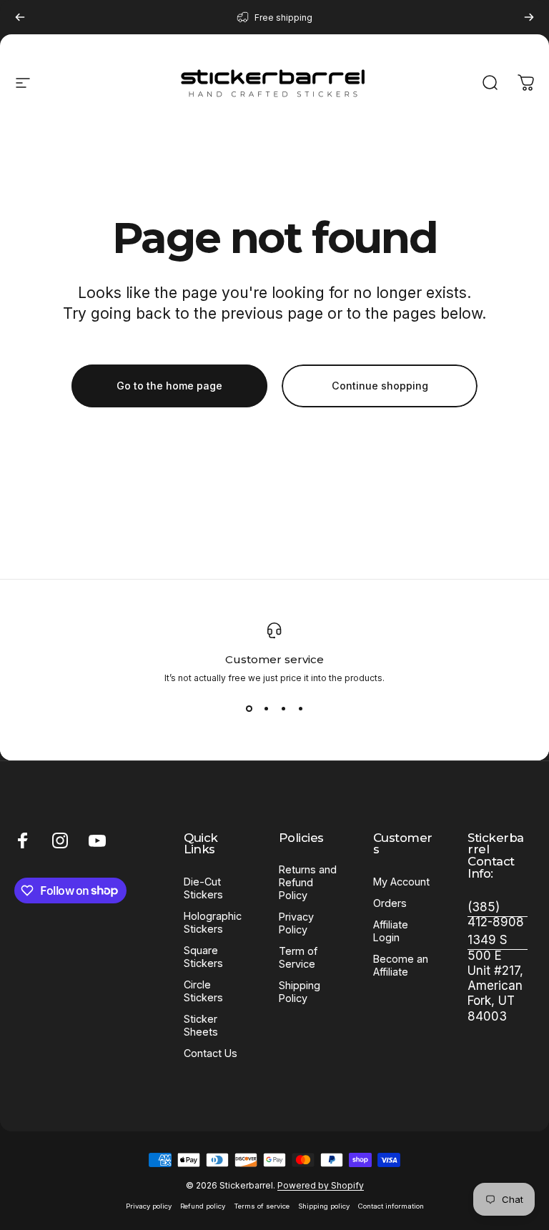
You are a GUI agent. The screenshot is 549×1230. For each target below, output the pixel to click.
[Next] (529, 17)
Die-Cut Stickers (203, 888)
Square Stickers (203, 956)
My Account (401, 882)
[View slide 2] (265, 709)
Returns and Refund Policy (308, 882)
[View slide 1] (248, 709)
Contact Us (210, 1053)
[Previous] (20, 17)
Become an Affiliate (400, 965)
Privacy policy (149, 1206)
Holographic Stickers (213, 922)
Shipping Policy (299, 991)
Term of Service (298, 957)
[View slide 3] (283, 709)
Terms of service (262, 1206)
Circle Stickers (203, 990)
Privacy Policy (296, 923)
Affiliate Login (390, 930)
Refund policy (202, 1206)
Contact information (391, 1206)
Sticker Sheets (201, 1025)
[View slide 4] (300, 709)
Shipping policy (324, 1206)
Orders (390, 903)
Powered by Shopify (320, 1185)
